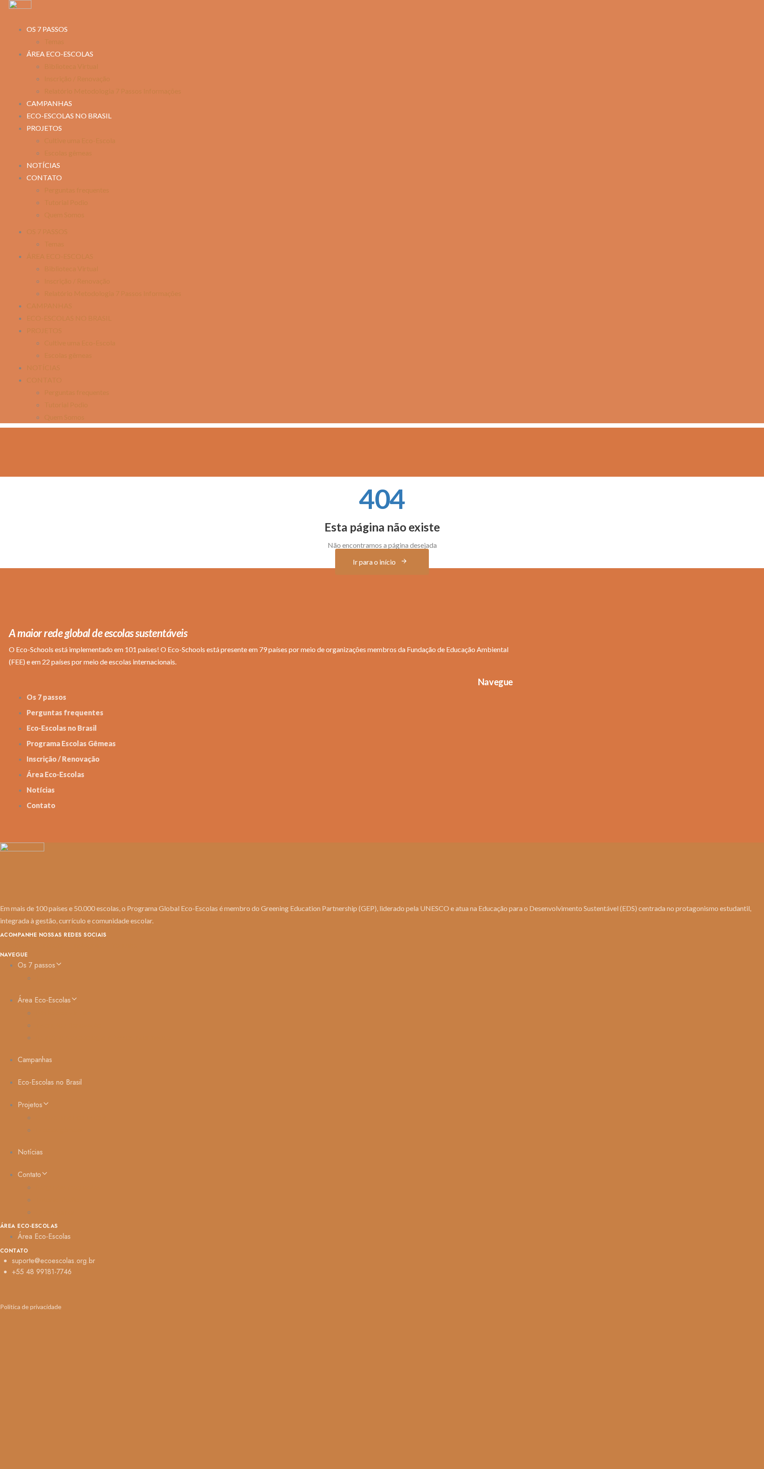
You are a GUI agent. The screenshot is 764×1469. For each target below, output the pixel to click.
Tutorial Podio (66, 202)
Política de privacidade (30, 1306)
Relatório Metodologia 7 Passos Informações (112, 91)
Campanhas (49, 305)
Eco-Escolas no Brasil (69, 115)
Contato (44, 177)
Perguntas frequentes (76, 190)
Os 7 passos (47, 29)
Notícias (43, 367)
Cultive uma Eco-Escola (79, 140)
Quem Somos (64, 214)
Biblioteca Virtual (71, 66)
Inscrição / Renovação (77, 78)
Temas (54, 243)
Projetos (44, 128)
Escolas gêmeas (68, 152)
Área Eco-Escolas (60, 53)
